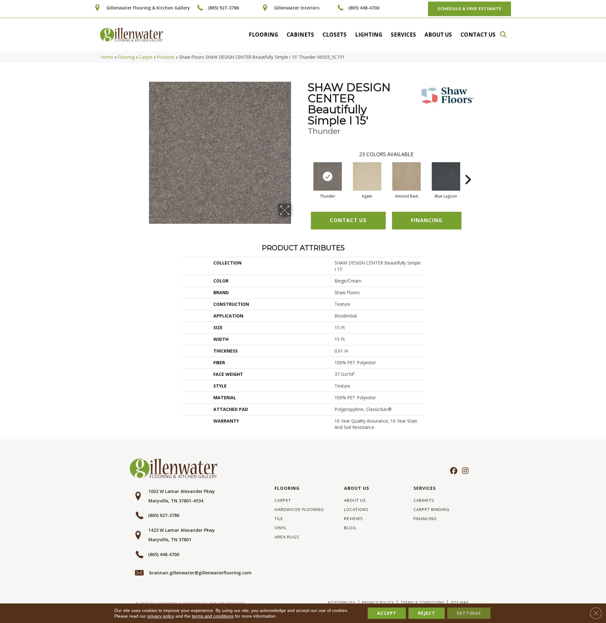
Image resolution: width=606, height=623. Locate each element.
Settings (469, 613)
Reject (426, 613)
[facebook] (452, 471)
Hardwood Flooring (299, 509)
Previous (304, 170)
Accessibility (341, 602)
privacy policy (160, 616)
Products (166, 57)
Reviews (353, 518)
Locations (356, 509)
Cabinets (300, 34)
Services (403, 34)
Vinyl (281, 528)
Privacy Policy (378, 602)
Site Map (460, 602)
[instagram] (463, 471)
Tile (279, 518)
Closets (335, 34)
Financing (425, 518)
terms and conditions (213, 616)
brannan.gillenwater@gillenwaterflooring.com (200, 573)
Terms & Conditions (422, 602)
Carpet (145, 57)
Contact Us (478, 34)
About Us (438, 34)
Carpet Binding (431, 509)
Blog (350, 528)
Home (107, 57)
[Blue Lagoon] (446, 176)
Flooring (263, 34)
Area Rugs (287, 537)
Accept (386, 613)
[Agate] (367, 176)
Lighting (368, 34)
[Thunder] (327, 176)
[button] (506, 34)
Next (467, 170)
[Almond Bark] (406, 176)
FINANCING (427, 220)
